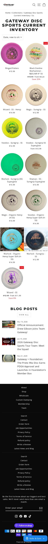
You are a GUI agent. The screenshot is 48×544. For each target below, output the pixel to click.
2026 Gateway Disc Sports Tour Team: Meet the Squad (30, 346)
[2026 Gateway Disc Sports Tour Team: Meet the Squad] (8, 341)
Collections (17, 13)
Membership (24, 404)
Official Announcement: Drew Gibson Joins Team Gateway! (31, 329)
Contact (24, 420)
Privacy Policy (24, 432)
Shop (24, 391)
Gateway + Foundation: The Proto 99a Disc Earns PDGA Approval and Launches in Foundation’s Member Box (31, 366)
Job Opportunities (24, 428)
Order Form (24, 424)
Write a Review (24, 444)
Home (7, 13)
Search (24, 416)
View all (24, 315)
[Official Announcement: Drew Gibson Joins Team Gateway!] (8, 324)
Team (24, 408)
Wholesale (24, 395)
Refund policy (24, 440)
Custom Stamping (24, 400)
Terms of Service (24, 436)
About (24, 387)
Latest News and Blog (24, 448)
